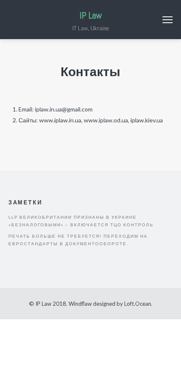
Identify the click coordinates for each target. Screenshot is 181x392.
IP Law (91, 15)
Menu (167, 19)
